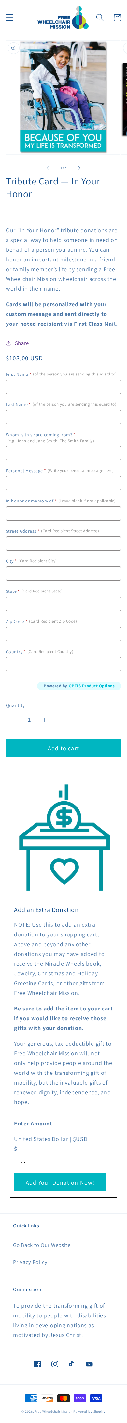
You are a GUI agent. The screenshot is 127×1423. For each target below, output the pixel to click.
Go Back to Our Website (42, 1245)
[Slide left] (48, 167)
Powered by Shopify (89, 1411)
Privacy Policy (30, 1261)
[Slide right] (79, 167)
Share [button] (22, 343)
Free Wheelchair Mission (53, 1411)
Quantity (15, 705)
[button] (10, 17)
